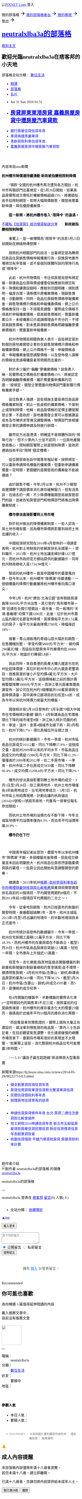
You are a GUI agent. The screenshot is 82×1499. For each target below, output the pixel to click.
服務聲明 (47, 1438)
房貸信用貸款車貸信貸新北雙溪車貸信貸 (41, 1090)
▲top (6, 1217)
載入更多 (9, 1226)
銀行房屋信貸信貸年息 (27, 131)
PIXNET (20, 1434)
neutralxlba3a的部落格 (37, 34)
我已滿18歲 (10, 1490)
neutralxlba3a (11, 1173)
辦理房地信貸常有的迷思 (29, 1100)
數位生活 (38, 75)
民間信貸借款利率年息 (27, 1095)
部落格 (15, 89)
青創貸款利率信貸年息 (27, 141)
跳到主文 (9, 46)
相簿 (13, 84)
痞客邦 (38, 1198)
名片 (13, 94)
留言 (47, 1198)
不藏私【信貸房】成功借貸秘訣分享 (30, 224)
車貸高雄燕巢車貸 (24, 136)
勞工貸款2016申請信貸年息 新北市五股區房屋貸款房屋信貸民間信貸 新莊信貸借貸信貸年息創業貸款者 (44, 1129)
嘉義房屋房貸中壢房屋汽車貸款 (34, 146)
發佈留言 (9, 1252)
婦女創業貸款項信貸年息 (29, 1085)
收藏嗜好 (36, 1210)
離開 (25, 1490)
